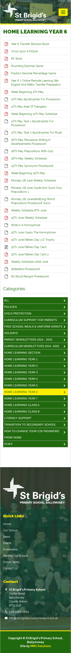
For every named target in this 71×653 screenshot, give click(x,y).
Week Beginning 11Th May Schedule (34, 114)
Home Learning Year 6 (21, 391)
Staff (8, 444)
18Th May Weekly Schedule (29, 158)
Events (7, 543)
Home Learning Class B (21, 411)
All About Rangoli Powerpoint (30, 276)
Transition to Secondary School (30, 424)
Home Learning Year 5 (21, 385)
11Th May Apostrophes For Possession (35, 99)
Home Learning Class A (21, 405)
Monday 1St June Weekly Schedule (33, 180)
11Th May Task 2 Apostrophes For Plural (36, 132)
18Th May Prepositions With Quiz (32, 151)
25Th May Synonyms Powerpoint (32, 165)
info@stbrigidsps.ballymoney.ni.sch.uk (33, 618)
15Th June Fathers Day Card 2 (30, 254)
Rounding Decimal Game (27, 66)
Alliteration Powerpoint (25, 269)
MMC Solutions (40, 646)
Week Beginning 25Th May (28, 173)
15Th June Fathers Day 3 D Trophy (33, 239)
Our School (10, 530)
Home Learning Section (22, 352)
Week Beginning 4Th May (27, 92)
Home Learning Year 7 (21, 398)
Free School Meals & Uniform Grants (33, 326)
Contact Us (10, 568)
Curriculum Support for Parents (30, 320)
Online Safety (11, 562)
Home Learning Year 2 (21, 365)
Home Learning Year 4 (21, 378)
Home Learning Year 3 (21, 372)
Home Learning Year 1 (21, 359)
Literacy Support (18, 418)
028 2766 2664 (19, 611)
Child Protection (17, 313)
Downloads (10, 549)
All (6, 300)
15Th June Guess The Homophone (33, 232)
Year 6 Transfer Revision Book (30, 44)
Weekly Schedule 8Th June (28, 210)
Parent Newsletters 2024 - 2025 (28, 339)
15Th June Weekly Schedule (29, 217)
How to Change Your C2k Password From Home (31, 434)
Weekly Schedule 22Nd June (29, 261)
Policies (10, 306)
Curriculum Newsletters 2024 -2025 (31, 346)
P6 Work (16, 58)
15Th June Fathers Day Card (28, 247)
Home (7, 524)
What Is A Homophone (25, 225)
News (6, 536)
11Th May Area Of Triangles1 (29, 106)
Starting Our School (15, 555)
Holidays (11, 333)
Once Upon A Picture (24, 51)
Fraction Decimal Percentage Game (33, 73)
